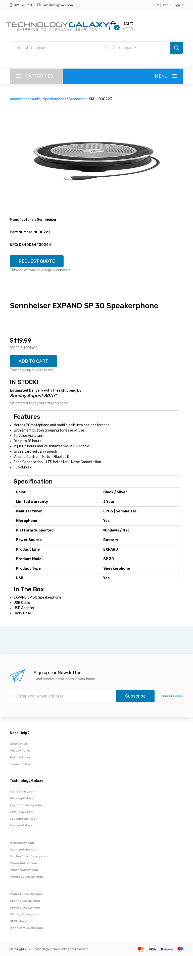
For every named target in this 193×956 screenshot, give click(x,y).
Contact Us (19, 744)
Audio (36, 99)
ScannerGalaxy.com (25, 900)
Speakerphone (54, 99)
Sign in (178, 5)
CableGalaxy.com (22, 791)
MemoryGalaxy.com (24, 825)
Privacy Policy (20, 750)
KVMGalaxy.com (21, 812)
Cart (128, 23)
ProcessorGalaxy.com (26, 876)
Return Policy (20, 757)
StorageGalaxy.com (24, 914)
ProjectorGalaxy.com (26, 894)
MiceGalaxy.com (22, 842)
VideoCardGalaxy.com (26, 928)
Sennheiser (78, 99)
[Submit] (176, 48)
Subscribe (135, 696)
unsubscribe (172, 696)
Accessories (19, 99)
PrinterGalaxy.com (24, 870)
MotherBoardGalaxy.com (28, 856)
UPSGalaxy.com (21, 921)
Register (162, 5)
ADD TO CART (33, 361)
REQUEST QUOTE (37, 261)
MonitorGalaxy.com (24, 849)
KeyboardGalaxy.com (26, 805)
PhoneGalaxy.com (23, 863)
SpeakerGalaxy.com (25, 907)
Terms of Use (20, 764)
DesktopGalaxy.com (25, 798)
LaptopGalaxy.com (24, 818)
